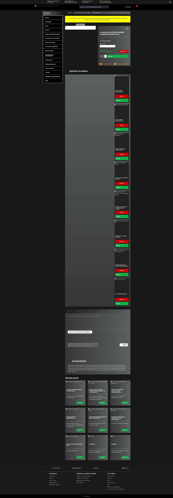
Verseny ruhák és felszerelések (49, 55)
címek (108, 480)
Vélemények (78, 311)
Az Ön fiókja (128, 7)
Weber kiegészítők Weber (73, 365)
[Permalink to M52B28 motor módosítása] (75, 409)
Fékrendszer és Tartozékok (52, 38)
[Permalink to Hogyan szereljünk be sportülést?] (75, 382)
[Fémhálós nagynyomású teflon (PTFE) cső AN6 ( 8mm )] (122, 256)
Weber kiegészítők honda (117, 366)
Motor (47, 26)
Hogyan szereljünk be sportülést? (74, 390)
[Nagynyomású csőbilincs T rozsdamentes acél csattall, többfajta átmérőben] (122, 198)
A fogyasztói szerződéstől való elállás (115, 489)
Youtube (166, 2)
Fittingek (92, 444)
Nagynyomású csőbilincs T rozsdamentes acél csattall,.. (121, 208)
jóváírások (109, 478)
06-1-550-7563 (65, 7)
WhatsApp (73, 7)
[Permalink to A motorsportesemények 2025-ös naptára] (97, 409)
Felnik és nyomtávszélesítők (52, 34)
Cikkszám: (102, 60)
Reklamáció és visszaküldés (113, 487)
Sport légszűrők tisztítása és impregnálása (117, 391)
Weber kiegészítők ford (117, 368)
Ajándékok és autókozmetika (52, 76)
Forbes (113, 444)
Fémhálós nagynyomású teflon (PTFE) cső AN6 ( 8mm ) (121, 266)
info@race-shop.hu (76, 468)
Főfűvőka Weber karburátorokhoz (119, 91)
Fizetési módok (52, 480)
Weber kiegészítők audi (94, 365)
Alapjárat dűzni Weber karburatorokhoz (120, 149)
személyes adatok (111, 482)
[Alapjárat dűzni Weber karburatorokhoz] (122, 140)
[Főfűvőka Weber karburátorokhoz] (122, 82)
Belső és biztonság (50, 42)
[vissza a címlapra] (66, 13)
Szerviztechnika (49, 68)
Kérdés (124, 344)
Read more (80, 402)
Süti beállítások (80, 482)
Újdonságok (48, 21)
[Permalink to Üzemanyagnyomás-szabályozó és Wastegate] (120, 409)
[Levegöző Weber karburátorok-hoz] (122, 111)
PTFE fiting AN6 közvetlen (121, 293)
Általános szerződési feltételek (84, 476)
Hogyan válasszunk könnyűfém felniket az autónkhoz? (97, 391)
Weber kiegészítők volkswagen (83, 366)
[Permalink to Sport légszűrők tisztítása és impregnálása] (120, 382)
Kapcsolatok (52, 476)
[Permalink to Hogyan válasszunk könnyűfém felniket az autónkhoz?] (97, 382)
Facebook (161, 2)
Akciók (47, 17)
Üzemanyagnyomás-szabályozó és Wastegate (118, 418)
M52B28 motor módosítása (71, 417)
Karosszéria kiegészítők (51, 46)
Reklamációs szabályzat (54, 484)
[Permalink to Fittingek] (97, 436)
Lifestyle (47, 72)
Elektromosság (49, 50)
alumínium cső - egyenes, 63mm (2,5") (121, 236)
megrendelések (110, 476)
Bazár (46, 80)
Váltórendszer (49, 60)
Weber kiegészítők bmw (105, 365)
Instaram (163, 2)
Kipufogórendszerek (50, 64)
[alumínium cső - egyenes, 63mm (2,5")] (122, 227)
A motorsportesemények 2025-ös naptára (97, 417)
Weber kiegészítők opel (106, 368)
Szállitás (51, 478)
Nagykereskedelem (53, 482)
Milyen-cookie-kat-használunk (83, 480)
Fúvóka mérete (103, 43)
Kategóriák (47, 13)
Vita (85, 311)
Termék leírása (69, 311)
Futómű (47, 30)
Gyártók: (124, 28)
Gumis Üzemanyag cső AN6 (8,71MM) (121, 178)
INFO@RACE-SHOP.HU (69, 7)
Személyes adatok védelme (83, 478)
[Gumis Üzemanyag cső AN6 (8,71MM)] (122, 169)
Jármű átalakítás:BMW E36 (74, 445)
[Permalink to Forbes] (120, 436)
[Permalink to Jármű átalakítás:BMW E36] (75, 436)
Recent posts (71, 378)
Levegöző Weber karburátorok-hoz (119, 120)
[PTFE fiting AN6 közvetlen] (122, 285)
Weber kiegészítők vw (84, 365)
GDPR (108, 484)
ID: (100, 28)
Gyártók (57, 13)
